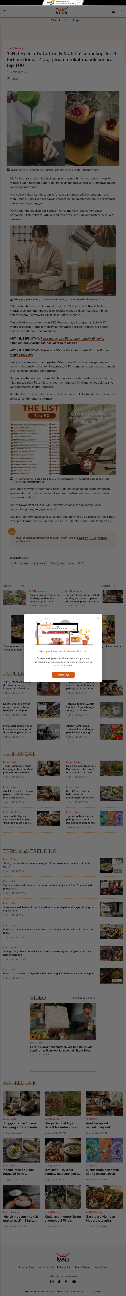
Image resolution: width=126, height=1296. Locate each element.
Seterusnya (63, 674)
